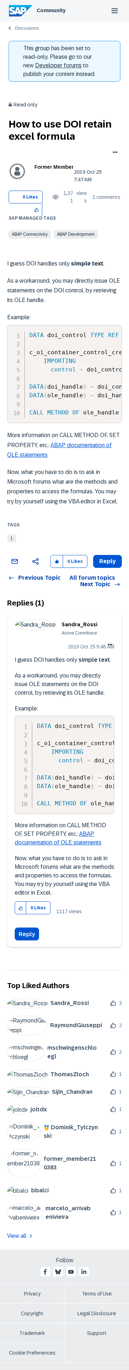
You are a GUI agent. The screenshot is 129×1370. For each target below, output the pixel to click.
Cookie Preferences (32, 1353)
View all (17, 1236)
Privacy (32, 1294)
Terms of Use (97, 1294)
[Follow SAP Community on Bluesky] (58, 1272)
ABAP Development (76, 234)
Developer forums (58, 65)
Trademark (32, 1333)
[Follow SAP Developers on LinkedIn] (84, 1272)
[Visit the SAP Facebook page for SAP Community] (45, 1272)
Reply (27, 934)
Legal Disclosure (96, 1313)
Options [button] (114, 153)
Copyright (32, 1313)
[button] (36, 209)
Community (51, 10)
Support (96, 1333)
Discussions (27, 28)
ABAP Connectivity (30, 234)
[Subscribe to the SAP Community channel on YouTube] (71, 1272)
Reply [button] (107, 561)
